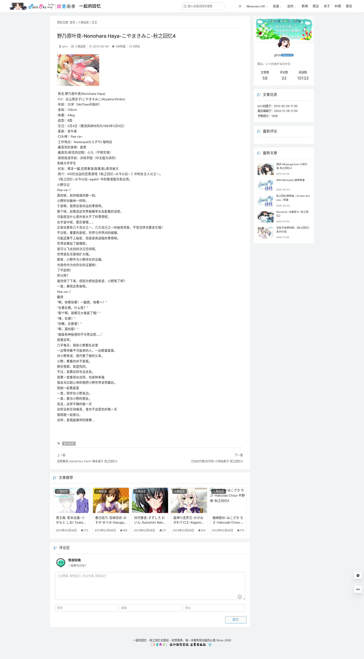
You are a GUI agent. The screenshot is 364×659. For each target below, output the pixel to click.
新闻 (305, 6)
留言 (349, 6)
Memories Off (255, 6)
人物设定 (83, 22)
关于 (327, 6)
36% (358, 589)
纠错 (338, 6)
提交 (236, 619)
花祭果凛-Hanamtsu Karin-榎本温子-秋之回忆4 (87, 461)
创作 (290, 6)
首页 (72, 22)
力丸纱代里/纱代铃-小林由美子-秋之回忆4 (217, 461)
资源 (276, 6)
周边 (316, 6)
